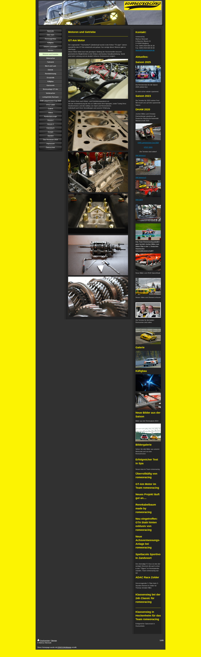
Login (162, 640)
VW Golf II (139, 200)
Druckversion (45, 640)
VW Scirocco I (141, 155)
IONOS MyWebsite (64, 647)
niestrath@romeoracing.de (145, 50)
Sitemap (54, 640)
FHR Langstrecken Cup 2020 (148, 143)
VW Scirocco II (141, 177)
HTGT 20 (147, 147)
